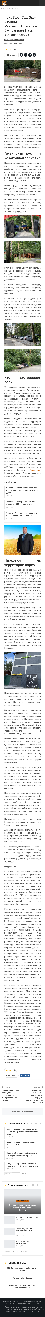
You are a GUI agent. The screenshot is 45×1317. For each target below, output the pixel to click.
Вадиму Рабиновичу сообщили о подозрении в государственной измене (11, 1095)
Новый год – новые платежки (28, 1217)
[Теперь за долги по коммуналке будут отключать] (9, 1231)
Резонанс (20, 40)
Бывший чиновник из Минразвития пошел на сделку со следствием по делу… (22, 490)
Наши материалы (22, 1201)
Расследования (10, 40)
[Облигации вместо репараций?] (9, 1244)
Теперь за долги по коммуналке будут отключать (24, 1231)
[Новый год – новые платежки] (9, 1220)
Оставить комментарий (23, 1111)
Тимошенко (35, 470)
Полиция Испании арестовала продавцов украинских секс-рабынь (22, 1207)
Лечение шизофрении (22, 1278)
